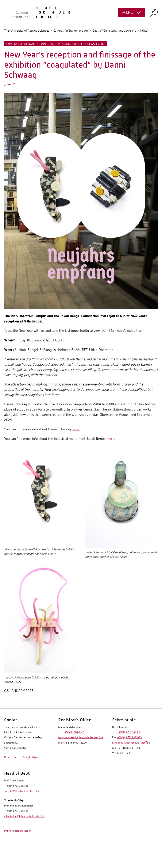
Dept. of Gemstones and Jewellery (114, 30)
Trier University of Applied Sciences (26, 30)
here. (76, 429)
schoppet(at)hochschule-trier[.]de (131, 742)
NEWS (144, 30)
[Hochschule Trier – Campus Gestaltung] (81, 12)
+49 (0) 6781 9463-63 (129, 737)
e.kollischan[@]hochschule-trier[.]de (24, 816)
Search (154, 13)
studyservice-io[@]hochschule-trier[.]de (80, 737)
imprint (8, 830)
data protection (22, 830)
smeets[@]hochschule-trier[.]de (21, 791)
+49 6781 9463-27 (73, 732)
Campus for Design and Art (70, 30)
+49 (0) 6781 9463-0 (128, 732)
